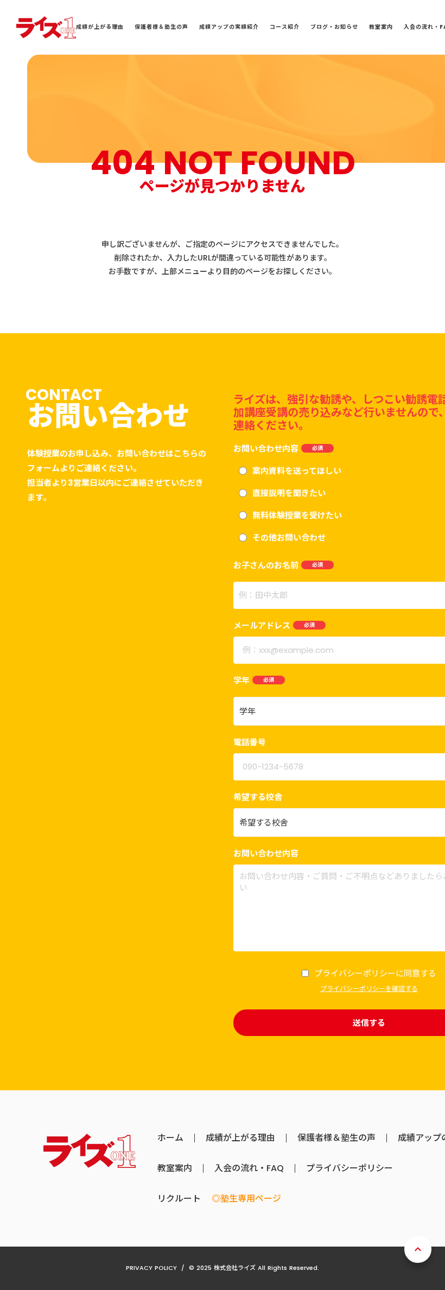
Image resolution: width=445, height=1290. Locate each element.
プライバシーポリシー (349, 1168)
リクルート (179, 1198)
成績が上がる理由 (240, 1138)
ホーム (170, 1138)
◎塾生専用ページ (246, 1198)
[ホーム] (46, 27)
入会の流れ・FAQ (249, 1168)
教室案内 (174, 1168)
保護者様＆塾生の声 (336, 1138)
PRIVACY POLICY (151, 1267)
